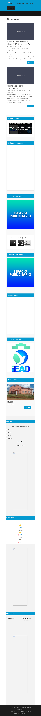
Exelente (10, 430)
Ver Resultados (20, 445)
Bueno (10, 433)
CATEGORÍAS (20, 711)
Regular (10, 438)
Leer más (30, 62)
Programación (26, 618)
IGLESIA (10, 402)
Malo (9, 435)
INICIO (12, 711)
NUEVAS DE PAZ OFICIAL (23, 48)
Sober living (13, 19)
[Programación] (12, 623)
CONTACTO (23, 713)
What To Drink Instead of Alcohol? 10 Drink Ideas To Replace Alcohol (18, 44)
